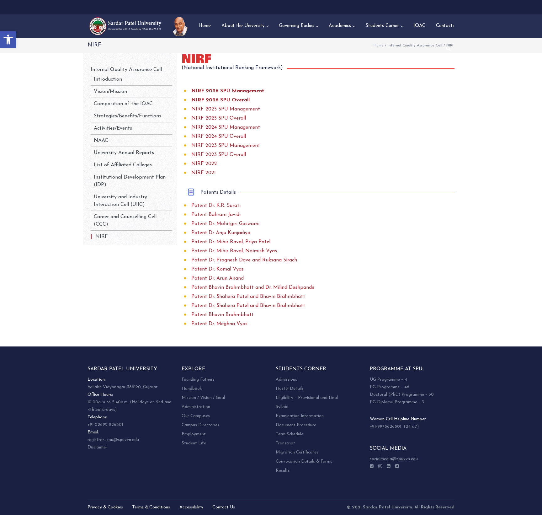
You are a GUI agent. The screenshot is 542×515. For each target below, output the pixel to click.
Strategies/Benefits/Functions (127, 116)
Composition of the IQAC (123, 103)
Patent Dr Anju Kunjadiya (220, 232)
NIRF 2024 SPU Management (225, 127)
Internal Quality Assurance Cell (415, 45)
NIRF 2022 (204, 163)
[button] (8, 39)
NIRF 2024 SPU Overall (218, 136)
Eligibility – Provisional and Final (307, 398)
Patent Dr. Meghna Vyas (219, 323)
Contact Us (223, 507)
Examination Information (300, 416)
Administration (196, 407)
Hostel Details (290, 389)
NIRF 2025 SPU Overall (218, 118)
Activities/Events (113, 128)
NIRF (101, 236)
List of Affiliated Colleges (123, 165)
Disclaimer (97, 447)
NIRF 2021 (203, 172)
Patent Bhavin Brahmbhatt (222, 314)
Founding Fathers (198, 380)
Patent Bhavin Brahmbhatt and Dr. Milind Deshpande (252, 287)
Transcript (285, 443)
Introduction (108, 79)
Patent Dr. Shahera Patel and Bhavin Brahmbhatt (248, 296)
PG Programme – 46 (389, 387)
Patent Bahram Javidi (216, 214)
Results (283, 471)
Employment (194, 434)
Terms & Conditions (151, 507)
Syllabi (282, 407)
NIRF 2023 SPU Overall (218, 154)
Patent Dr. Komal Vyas (217, 269)
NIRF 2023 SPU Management (225, 145)
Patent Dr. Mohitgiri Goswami (225, 223)
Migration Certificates (297, 452)
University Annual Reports (124, 152)
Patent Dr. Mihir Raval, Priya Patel (230, 241)
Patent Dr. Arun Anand (217, 278)
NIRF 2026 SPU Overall (220, 100)
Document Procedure (296, 425)
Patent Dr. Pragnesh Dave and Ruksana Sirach (244, 260)
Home (379, 45)
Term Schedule (289, 434)
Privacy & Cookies (105, 507)
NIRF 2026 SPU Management (227, 91)
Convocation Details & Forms (304, 461)
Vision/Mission (110, 91)
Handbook (192, 389)
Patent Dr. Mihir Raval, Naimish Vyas (234, 251)
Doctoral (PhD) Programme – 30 (402, 395)
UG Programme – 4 (388, 380)
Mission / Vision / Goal (203, 398)
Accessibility (191, 507)
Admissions (286, 380)
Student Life (194, 443)
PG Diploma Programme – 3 (397, 402)
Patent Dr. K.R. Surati (216, 205)
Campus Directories (200, 425)
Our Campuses (196, 416)
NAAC (101, 140)
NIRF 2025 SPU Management (225, 109)
